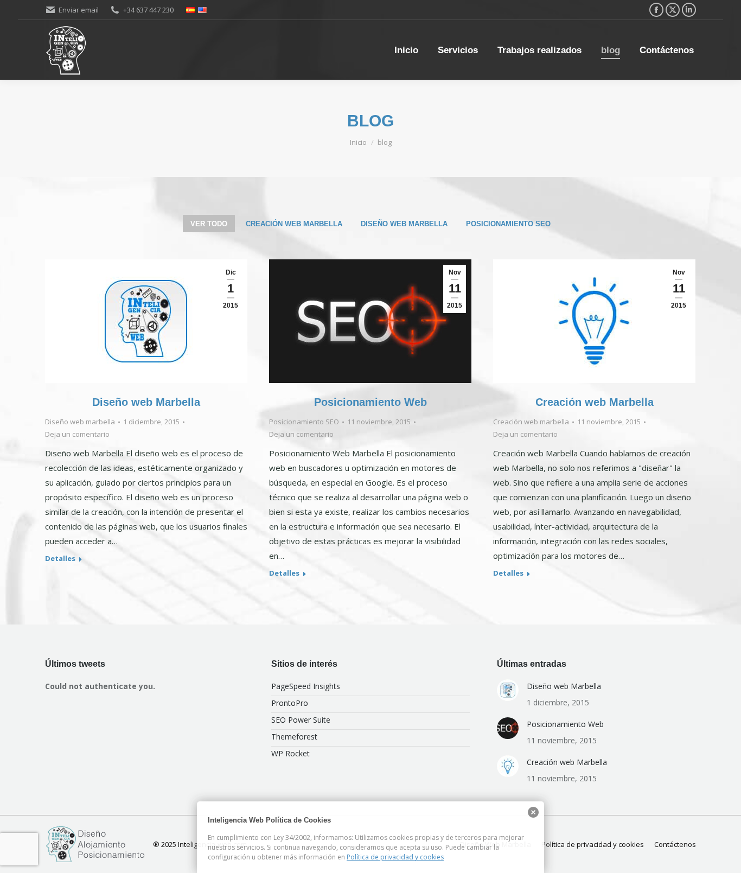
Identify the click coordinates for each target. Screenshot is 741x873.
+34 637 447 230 (148, 10)
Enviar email (79, 10)
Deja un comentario (77, 434)
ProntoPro (289, 703)
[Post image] (508, 690)
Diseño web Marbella (146, 402)
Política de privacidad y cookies (395, 857)
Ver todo (208, 224)
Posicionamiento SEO (508, 224)
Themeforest (294, 736)
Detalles (60, 558)
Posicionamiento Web (370, 402)
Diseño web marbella (404, 224)
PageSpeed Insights (305, 686)
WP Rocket (290, 753)
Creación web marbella (294, 224)
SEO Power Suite (300, 720)
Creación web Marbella (594, 402)
